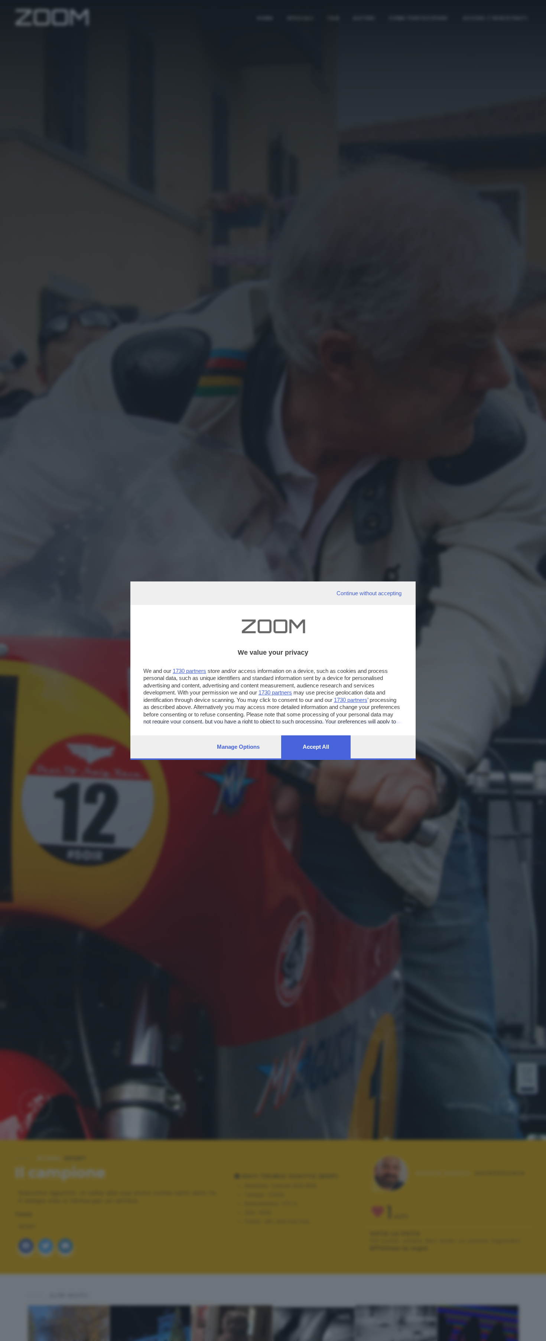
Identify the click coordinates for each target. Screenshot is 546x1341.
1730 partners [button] (189, 671)
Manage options (238, 747)
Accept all (316, 747)
